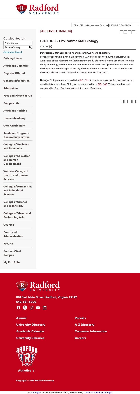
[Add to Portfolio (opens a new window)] (121, 32)
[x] (25, 307)
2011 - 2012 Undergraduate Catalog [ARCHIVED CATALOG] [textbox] (102, 25)
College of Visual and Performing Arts (17, 215)
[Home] (37, 9)
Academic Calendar (16, 65)
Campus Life (11, 103)
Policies (80, 318)
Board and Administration (13, 234)
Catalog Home (12, 58)
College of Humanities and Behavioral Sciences (17, 190)
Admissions (10, 88)
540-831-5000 (26, 301)
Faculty (8, 243)
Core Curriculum (14, 125)
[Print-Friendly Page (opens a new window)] (129, 32)
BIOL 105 (102, 84)
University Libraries (30, 338)
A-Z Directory (84, 324)
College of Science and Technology (15, 203)
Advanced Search (13, 51)
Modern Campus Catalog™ (97, 392)
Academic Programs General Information (16, 135)
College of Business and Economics (16, 146)
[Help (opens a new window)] (134, 32)
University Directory (30, 324)
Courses (8, 224)
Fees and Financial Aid (17, 95)
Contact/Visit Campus (12, 253)
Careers (80, 338)
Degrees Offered (14, 73)
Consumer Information (91, 331)
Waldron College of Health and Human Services (15, 175)
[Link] (27, 356)
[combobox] (106, 25)
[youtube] (38, 307)
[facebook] (18, 307)
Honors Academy (14, 118)
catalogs (35, 392)
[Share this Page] (125, 32)
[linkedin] (45, 307)
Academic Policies (15, 110)
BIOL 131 (83, 80)
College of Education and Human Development (16, 159)
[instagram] (31, 307)
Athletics (24, 370)
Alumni (21, 318)
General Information (16, 80)
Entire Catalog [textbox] (11, 42)
